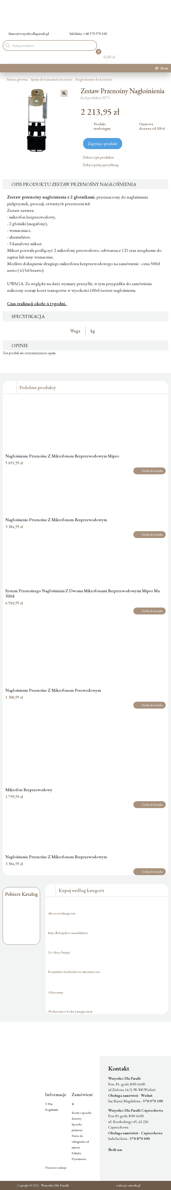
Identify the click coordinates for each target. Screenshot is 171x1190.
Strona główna (17, 79)
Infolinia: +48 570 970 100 (88, 33)
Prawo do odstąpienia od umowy (80, 1141)
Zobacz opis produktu (98, 157)
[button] (64, 93)
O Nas (49, 1104)
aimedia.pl (134, 1185)
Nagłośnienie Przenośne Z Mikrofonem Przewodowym (53, 690)
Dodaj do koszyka (152, 471)
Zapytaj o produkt (102, 143)
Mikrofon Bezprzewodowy (28, 790)
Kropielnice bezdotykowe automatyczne (74, 971)
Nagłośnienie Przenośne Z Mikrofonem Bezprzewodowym (56, 519)
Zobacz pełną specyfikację (101, 165)
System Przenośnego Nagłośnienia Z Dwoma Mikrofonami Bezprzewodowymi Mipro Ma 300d (82, 593)
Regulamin (51, 1110)
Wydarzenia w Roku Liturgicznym (70, 1011)
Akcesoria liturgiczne (61, 913)
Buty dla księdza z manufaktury (68, 933)
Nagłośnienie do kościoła (93, 79)
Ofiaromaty (55, 992)
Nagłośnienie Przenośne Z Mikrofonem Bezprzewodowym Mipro (62, 456)
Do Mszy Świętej (59, 952)
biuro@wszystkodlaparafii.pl (29, 33)
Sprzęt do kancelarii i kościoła (51, 79)
